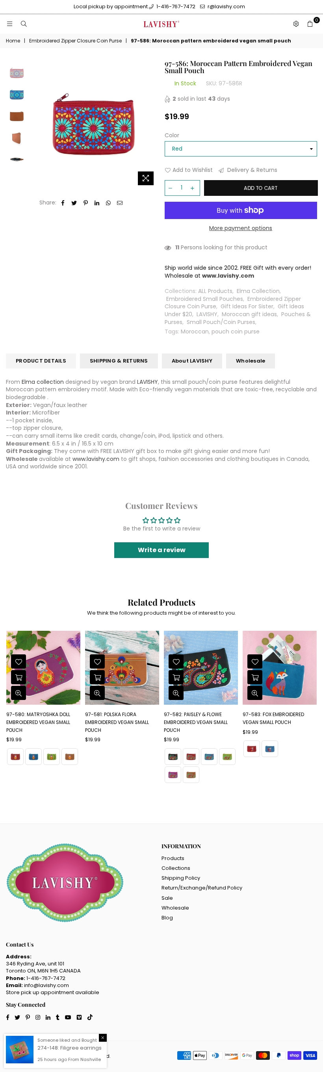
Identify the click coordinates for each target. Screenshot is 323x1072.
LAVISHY (207, 314)
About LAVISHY (192, 361)
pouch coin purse (236, 331)
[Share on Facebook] (63, 203)
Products (173, 858)
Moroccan (195, 331)
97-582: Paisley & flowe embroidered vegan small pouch (196, 722)
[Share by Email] (120, 203)
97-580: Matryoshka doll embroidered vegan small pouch (38, 722)
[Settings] (296, 24)
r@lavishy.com (225, 6)
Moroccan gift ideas (249, 314)
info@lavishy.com (46, 985)
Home (13, 41)
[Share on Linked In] (97, 203)
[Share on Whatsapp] (108, 203)
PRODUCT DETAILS (41, 361)
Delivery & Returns (251, 170)
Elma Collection (258, 291)
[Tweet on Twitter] (74, 203)
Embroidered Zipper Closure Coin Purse (75, 41)
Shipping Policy (181, 878)
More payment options (240, 228)
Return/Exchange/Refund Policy (202, 887)
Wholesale (250, 361)
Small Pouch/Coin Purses (221, 322)
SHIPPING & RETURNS (119, 361)
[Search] (24, 24)
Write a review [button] (162, 549)
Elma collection (43, 382)
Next (152, 124)
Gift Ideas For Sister (247, 306)
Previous (36, 124)
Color (172, 135)
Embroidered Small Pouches (204, 299)
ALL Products (215, 291)
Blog (167, 917)
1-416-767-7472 (175, 6)
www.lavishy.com (95, 459)
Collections (176, 868)
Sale (167, 898)
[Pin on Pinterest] (86, 203)
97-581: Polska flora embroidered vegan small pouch (117, 722)
